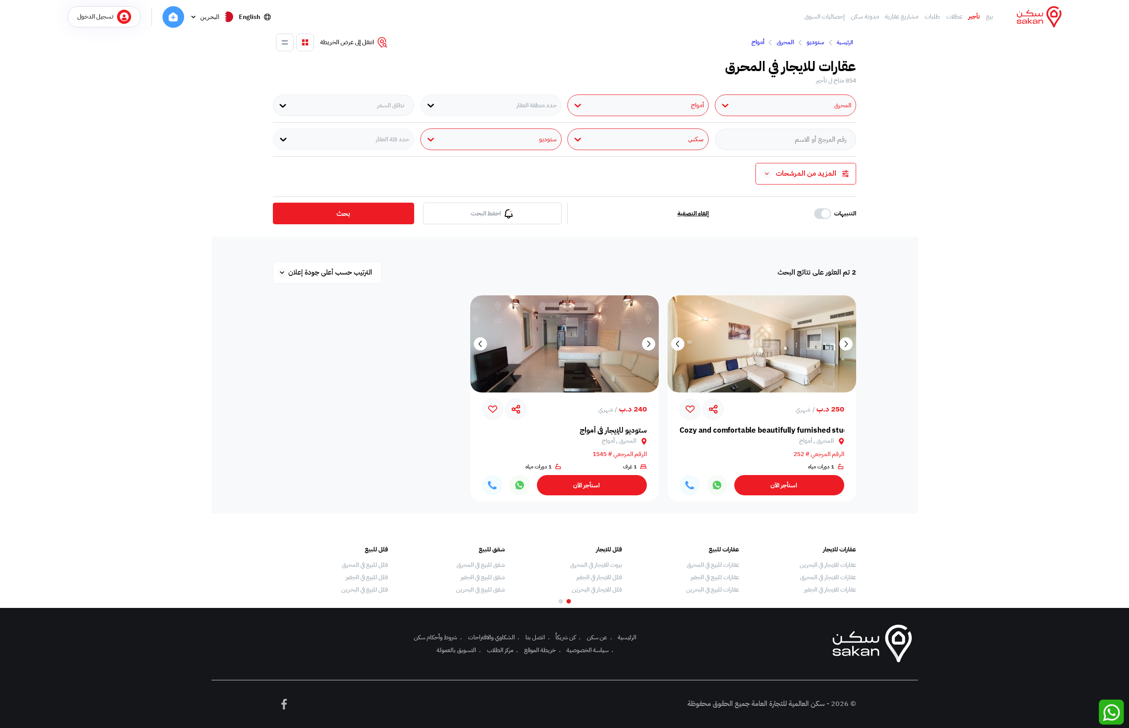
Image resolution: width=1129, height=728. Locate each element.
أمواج (757, 42)
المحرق (785, 42)
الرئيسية (845, 42)
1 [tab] (568, 601)
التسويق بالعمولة (459, 650)
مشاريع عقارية (901, 16)
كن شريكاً (568, 637)
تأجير (974, 16)
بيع (989, 16)
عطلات (954, 16)
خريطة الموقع (542, 650)
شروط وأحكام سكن (438, 637)
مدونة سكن (865, 16)
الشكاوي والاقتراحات (494, 637)
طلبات (932, 16)
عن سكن (599, 637)
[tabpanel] (802, 570)
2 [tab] (561, 601)
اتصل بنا (537, 637)
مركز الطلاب (502, 650)
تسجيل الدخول (95, 16)
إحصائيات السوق (824, 16)
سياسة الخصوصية (589, 650)
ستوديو (815, 42)
